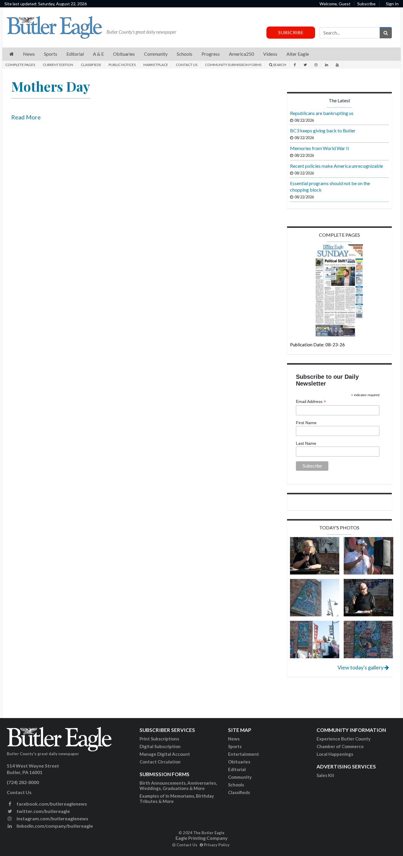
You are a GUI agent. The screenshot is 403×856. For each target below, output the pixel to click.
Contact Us (186, 64)
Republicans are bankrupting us (321, 113)
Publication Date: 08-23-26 (317, 344)
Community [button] (156, 54)
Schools (236, 784)
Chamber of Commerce (340, 746)
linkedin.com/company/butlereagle (54, 826)
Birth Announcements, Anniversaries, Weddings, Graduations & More (178, 785)
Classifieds (91, 64)
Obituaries (239, 761)
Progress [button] (211, 54)
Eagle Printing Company (202, 838)
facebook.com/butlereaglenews (51, 803)
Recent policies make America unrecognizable (336, 166)
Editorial (237, 769)
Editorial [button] (75, 54)
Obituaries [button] (124, 54)
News (234, 738)
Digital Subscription (160, 746)
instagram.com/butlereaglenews (52, 818)
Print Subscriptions (159, 738)
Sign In (392, 3)
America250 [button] (241, 54)
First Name (306, 422)
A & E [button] (98, 54)
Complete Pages (20, 64)
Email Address (311, 401)
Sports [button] (50, 54)
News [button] (29, 54)
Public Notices (122, 64)
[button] (11, 54)
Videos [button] (270, 54)
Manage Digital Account (165, 754)
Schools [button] (184, 54)
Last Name (306, 443)
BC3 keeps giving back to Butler (323, 130)
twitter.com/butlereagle (43, 811)
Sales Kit (325, 775)
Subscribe (366, 3)
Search (279, 64)
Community (240, 777)
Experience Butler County (344, 738)
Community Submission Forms (233, 64)
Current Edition (58, 64)
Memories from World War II (319, 148)
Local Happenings (335, 754)
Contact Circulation (160, 761)
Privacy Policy (216, 844)
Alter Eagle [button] (297, 54)
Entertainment (243, 754)
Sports (235, 746)
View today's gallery (361, 667)
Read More (26, 117)
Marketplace (155, 64)
